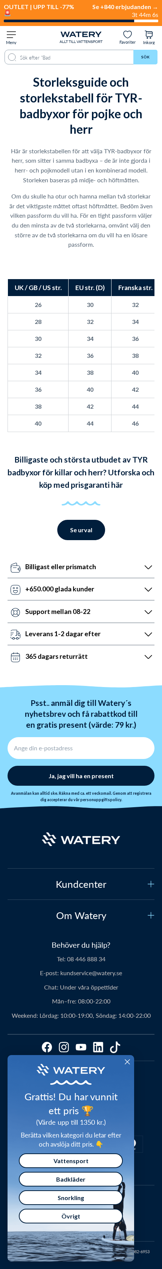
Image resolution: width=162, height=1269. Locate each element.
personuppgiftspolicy (100, 799)
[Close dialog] (127, 1061)
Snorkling (71, 1197)
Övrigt (70, 1216)
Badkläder (71, 1179)
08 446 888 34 (86, 958)
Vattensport (71, 1160)
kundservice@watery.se (91, 972)
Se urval (81, 529)
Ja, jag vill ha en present (81, 775)
